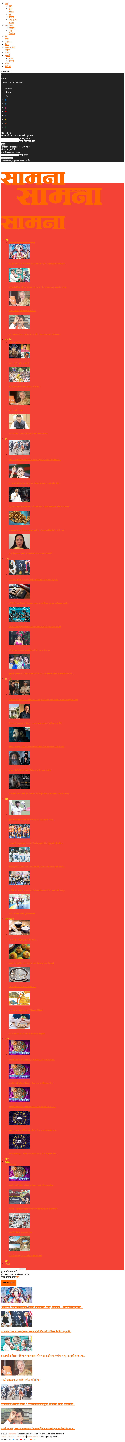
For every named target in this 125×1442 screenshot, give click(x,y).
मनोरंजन (8, 42)
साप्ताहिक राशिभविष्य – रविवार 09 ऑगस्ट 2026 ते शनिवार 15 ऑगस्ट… (32, 1106)
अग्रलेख (11, 28)
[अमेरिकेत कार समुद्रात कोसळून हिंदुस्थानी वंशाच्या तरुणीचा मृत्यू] (19, 645)
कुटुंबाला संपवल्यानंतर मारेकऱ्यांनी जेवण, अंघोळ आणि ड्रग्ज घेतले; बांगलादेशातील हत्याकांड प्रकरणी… (41, 673)
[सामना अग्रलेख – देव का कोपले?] (19, 358)
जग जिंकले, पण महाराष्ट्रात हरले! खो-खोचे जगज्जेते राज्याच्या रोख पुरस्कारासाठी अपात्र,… (37, 890)
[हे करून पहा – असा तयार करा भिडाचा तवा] (19, 981)
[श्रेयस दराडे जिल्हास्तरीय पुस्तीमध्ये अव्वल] (19, 908)
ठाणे (10, 9)
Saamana (12, 1434)
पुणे (10, 14)
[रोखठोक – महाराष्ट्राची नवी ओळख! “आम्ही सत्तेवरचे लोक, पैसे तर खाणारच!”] (19, 1203)
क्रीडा (7, 44)
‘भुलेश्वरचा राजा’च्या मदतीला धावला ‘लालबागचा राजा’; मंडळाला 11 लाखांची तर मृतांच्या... (42, 1307)
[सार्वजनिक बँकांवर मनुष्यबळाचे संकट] (19, 1227)
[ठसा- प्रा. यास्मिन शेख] (19, 405)
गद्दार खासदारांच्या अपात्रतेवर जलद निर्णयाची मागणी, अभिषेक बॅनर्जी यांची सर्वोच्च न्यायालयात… (39, 506)
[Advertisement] (36, 176)
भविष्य (7, 50)
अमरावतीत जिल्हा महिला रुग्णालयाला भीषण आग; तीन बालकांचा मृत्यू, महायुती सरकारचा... (43, 1356)
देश (6, 36)
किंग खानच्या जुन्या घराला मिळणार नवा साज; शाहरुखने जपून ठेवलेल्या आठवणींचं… (36, 723)
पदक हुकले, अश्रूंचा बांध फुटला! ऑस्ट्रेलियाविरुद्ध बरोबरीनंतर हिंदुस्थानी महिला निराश (36, 843)
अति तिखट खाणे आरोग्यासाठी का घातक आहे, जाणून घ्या (27, 1033)
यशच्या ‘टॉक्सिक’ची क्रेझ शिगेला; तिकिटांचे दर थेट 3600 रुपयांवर (30, 770)
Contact (11, 1436)
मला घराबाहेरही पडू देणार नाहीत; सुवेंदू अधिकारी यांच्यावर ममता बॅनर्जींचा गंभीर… (35, 483)
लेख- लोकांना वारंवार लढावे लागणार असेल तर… (24, 386)
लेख (10, 31)
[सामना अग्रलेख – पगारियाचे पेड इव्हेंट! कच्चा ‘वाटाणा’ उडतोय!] (19, 428)
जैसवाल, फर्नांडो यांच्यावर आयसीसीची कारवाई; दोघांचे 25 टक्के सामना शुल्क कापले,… (36, 866)
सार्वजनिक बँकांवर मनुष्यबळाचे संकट (20, 1232)
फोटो (7, 64)
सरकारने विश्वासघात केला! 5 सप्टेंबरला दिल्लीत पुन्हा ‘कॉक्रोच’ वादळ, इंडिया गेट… (34, 459)
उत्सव (11, 58)
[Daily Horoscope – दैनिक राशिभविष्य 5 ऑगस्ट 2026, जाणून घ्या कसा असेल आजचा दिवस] (19, 1125)
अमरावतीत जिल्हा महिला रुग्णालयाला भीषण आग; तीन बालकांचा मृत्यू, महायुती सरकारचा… (38, 287)
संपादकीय (9, 25)
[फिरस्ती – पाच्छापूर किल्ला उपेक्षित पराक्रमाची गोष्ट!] (19, 1250)
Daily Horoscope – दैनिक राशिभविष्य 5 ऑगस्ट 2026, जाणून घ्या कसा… (33, 1130)
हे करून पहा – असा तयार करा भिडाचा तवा (22, 986)
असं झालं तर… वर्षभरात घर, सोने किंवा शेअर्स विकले (25, 1010)
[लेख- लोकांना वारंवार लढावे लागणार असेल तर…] (19, 381)
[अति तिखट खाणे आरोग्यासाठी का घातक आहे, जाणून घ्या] (19, 1028)
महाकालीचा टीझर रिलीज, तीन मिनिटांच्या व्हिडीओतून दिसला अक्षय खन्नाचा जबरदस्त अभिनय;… (39, 793)
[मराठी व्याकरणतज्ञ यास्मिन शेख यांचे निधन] (19, 305)
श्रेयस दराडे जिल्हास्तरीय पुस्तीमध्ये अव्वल (22, 913)
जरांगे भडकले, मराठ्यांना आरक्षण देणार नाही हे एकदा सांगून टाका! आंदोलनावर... (38, 1428)
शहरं (6, 3)
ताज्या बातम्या (8, 88)
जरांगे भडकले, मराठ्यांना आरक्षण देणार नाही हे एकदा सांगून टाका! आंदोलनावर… (34, 334)
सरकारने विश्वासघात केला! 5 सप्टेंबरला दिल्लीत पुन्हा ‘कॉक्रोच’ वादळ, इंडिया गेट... (38, 1404)
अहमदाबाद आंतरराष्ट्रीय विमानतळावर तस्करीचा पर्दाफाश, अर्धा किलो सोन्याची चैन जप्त (36, 530)
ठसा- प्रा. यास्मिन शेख (16, 410)
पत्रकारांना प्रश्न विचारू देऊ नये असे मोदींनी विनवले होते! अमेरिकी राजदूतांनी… (33, 579)
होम (17, 1277)
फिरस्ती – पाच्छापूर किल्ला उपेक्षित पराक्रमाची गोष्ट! (25, 1255)
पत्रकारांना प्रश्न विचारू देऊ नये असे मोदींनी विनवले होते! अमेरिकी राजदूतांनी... (36, 1331)
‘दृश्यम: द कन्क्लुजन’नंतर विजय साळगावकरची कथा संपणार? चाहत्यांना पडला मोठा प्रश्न (36, 746)
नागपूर (11, 22)
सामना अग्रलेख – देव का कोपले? (19, 363)
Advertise (21, 1436)
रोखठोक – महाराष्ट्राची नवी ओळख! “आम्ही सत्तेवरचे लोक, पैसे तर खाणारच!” (33, 1209)
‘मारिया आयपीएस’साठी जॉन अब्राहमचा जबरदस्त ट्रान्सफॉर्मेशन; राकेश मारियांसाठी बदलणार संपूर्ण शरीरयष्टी (43, 699)
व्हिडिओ (8, 66)
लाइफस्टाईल (10, 47)
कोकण (11, 12)
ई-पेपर (6, 96)
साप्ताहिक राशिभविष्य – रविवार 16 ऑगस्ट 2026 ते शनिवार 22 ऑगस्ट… (32, 1083)
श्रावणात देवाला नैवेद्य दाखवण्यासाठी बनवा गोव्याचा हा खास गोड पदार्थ (31, 963)
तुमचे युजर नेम (24, 138)
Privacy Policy (33, 1436)
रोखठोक (12, 33)
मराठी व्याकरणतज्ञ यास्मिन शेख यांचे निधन (22, 310)
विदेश (7, 39)
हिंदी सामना (8, 92)
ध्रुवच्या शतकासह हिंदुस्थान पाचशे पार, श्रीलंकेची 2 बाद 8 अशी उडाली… (31, 820)
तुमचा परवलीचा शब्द (27, 141)
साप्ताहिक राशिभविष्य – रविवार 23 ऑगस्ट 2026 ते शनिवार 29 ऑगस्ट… (32, 1059)
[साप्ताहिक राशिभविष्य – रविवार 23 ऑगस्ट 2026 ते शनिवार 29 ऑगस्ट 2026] (19, 1054)
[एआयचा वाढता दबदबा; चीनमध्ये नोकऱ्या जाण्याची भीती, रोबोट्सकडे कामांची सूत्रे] (19, 621)
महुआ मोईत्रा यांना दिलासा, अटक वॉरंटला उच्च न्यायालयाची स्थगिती (30, 553)
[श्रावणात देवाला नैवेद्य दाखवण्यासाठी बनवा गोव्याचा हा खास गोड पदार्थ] (19, 958)
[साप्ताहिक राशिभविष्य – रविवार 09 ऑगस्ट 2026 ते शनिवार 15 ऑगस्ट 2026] (19, 1101)
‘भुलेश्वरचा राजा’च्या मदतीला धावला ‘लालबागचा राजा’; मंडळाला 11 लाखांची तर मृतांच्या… (37, 263)
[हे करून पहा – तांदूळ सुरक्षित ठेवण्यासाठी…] (19, 934)
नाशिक (11, 17)
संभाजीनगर (13, 20)
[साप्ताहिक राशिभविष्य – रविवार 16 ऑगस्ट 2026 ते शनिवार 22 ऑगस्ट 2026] (19, 1078)
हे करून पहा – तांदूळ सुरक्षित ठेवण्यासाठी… (23, 939)
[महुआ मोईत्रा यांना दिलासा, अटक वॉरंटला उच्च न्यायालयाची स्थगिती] (19, 548)
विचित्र (7, 53)
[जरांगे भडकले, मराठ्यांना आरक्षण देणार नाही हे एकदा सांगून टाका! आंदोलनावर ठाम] (19, 329)
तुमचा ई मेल (23, 155)
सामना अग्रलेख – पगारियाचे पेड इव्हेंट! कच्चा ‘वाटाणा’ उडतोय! (28, 433)
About (4, 1436)
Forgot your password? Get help (15, 147)
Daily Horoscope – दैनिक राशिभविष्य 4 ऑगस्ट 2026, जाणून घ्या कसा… (33, 1153)
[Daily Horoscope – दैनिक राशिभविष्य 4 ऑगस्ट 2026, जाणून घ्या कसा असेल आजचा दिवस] (19, 1148)
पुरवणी (7, 55)
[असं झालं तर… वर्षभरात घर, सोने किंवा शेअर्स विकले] (19, 1005)
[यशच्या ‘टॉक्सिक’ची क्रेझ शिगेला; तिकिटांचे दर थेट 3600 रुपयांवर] (19, 765)
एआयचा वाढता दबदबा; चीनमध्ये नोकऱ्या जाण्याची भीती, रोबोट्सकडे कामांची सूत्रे (35, 626)
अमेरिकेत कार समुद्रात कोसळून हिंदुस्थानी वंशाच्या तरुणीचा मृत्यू (29, 650)
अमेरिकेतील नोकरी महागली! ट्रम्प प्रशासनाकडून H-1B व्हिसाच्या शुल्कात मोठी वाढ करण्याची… (39, 603)
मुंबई (10, 6)
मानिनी (11, 61)
